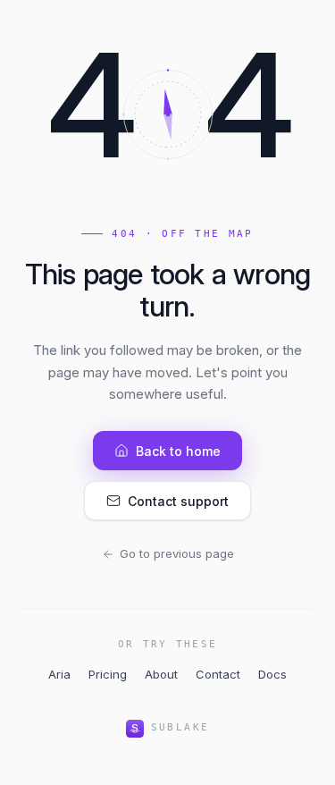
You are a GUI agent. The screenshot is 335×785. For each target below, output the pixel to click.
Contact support (178, 501)
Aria (59, 674)
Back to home (178, 451)
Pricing (107, 674)
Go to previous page (177, 553)
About (161, 674)
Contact (218, 674)
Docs (272, 674)
